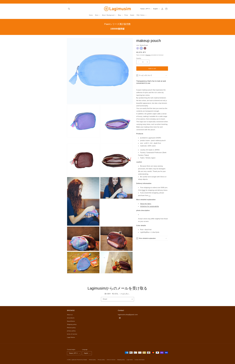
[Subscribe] (132, 299)
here (143, 190)
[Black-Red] (145, 48)
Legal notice (130, 359)
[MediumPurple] (141, 48)
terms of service (72, 334)
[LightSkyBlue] (137, 48)
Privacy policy (101, 359)
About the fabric (145, 204)
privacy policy (71, 331)
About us (70, 314)
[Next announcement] (167, 1)
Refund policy (71, 327)
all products (70, 318)
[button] (69, 9)
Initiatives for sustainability (149, 206)
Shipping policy (72, 324)
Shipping (147, 55)
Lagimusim (74, 359)
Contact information (139, 359)
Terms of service (111, 359)
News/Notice (71, 321)
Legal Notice (71, 337)
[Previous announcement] (68, 1)
